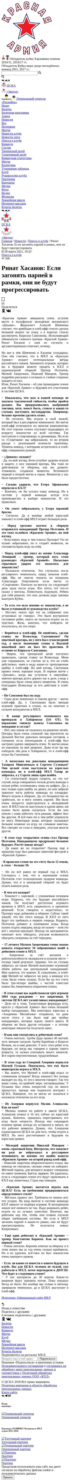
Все (4, 123)
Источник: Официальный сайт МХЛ (26, 1297)
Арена (6, 116)
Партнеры (8, 179)
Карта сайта (9, 1392)
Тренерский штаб (13, 151)
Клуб (5, 1337)
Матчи (6, 130)
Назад (5, 105)
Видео (6, 193)
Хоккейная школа (13, 1344)
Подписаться (47, 1358)
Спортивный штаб (14, 154)
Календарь (9, 165)
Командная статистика (17, 158)
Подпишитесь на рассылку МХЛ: (24, 1354)
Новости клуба (11, 133)
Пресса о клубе (12, 140)
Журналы (8, 196)
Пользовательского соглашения (22, 1366)
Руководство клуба (14, 175)
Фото (5, 189)
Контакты (8, 182)
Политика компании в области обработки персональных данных (29, 1387)
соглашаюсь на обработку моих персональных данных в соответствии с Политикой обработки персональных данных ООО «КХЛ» (34, 1371)
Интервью (8, 126)
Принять (8, 1477)
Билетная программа (15, 112)
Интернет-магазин (14, 1347)
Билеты (6, 1323)
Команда (7, 1330)
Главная (7, 241)
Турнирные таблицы (15, 168)
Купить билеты (12, 1351)
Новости (20, 241)
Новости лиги (11, 137)
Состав (6, 147)
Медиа (6, 1340)
